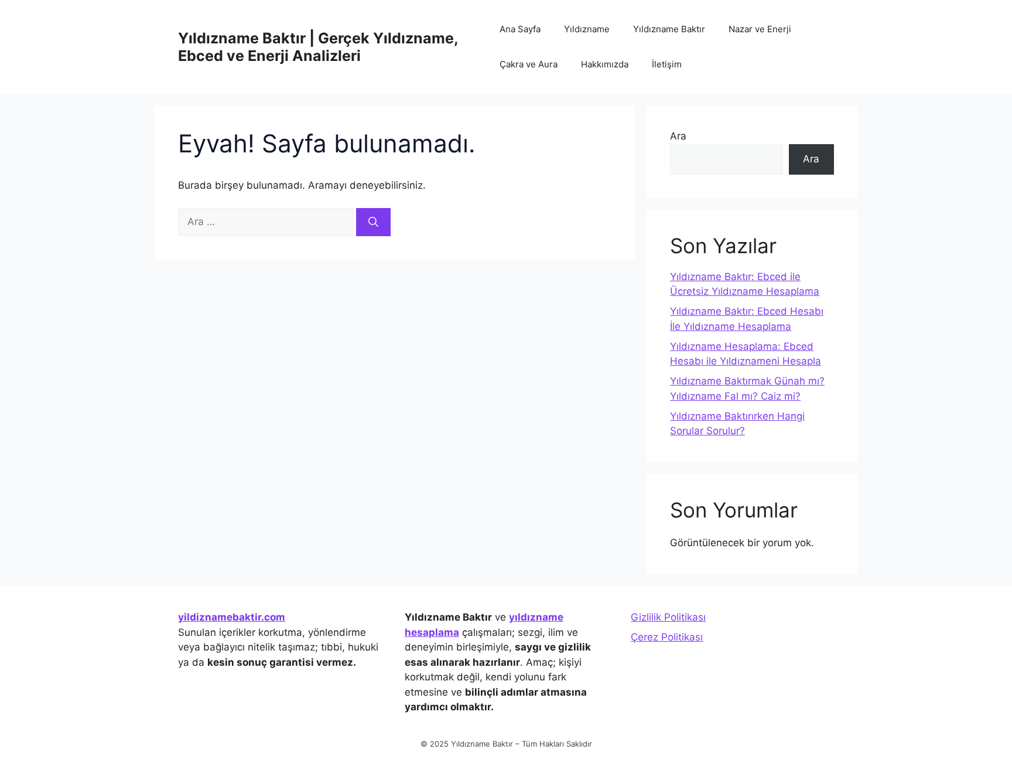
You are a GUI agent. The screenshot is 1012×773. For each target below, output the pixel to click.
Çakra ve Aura (529, 64)
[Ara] (373, 222)
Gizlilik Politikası (668, 617)
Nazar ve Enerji (760, 29)
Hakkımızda (604, 64)
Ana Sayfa (520, 29)
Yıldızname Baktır (669, 29)
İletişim (667, 64)
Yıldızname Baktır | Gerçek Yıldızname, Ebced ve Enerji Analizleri (318, 46)
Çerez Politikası (667, 637)
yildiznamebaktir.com (231, 617)
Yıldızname (587, 29)
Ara (678, 136)
